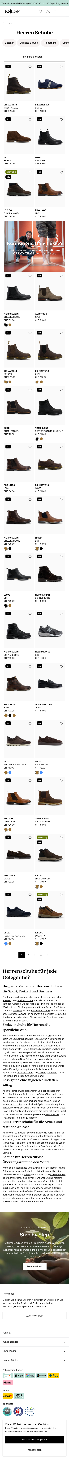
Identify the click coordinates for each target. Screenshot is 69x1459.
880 (37, 654)
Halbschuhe (50, 43)
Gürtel (63, 1111)
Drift (38, 540)
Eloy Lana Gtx (11, 213)
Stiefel (27, 1174)
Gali (37, 316)
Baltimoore (41, 764)
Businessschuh (25, 1000)
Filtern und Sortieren (32, 57)
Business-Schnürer (40, 1010)
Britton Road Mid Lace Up (49, 431)
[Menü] (62, 11)
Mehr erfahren (34, 1266)
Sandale (17, 1010)
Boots (13, 1101)
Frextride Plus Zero (15, 764)
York (6, 707)
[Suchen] (40, 11)
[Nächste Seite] (54, 955)
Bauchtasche (52, 1114)
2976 (37, 374)
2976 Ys (8, 374)
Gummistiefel (15, 1194)
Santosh (40, 160)
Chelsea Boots (12, 316)
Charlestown (11, 431)
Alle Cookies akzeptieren (34, 1439)
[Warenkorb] (55, 10)
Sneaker (9, 43)
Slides (21, 1076)
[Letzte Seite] (60, 955)
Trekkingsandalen (47, 1072)
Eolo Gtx (40, 935)
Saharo (8, 160)
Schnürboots (42, 597)
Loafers (51, 1107)
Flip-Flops (8, 1076)
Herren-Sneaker (11, 1056)
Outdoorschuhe (25, 1072)
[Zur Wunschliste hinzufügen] (30, 67)
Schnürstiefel (14, 1178)
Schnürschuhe (30, 1101)
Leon (37, 213)
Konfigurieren (35, 1450)
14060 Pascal (11, 107)
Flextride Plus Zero (15, 935)
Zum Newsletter (34, 1315)
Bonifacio (9, 821)
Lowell (39, 488)
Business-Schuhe (29, 43)
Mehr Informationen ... (39, 1431)
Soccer (39, 107)
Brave (7, 878)
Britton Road (42, 821)
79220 (38, 707)
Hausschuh (56, 997)
